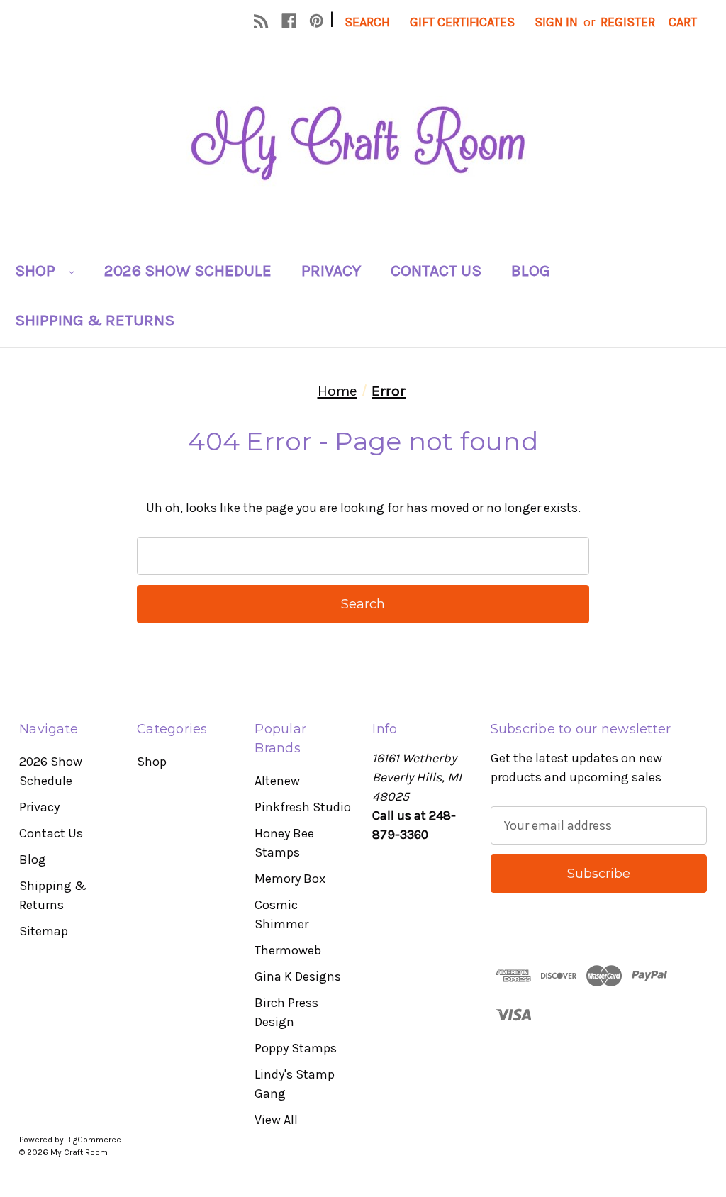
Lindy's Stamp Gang (295, 1084)
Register (628, 22)
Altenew (277, 781)
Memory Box (290, 878)
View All (276, 1120)
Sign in (556, 22)
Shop (37, 270)
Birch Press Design (286, 1012)
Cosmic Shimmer (281, 914)
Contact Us (436, 270)
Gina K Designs (298, 976)
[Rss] (261, 20)
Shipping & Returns (94, 320)
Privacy (331, 270)
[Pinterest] (316, 20)
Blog (530, 270)
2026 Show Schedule (188, 270)
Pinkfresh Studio (303, 807)
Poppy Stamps (296, 1048)
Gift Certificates (462, 22)
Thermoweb (288, 950)
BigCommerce (93, 1140)
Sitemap (43, 931)
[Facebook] (288, 20)
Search (367, 22)
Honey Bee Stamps (284, 842)
